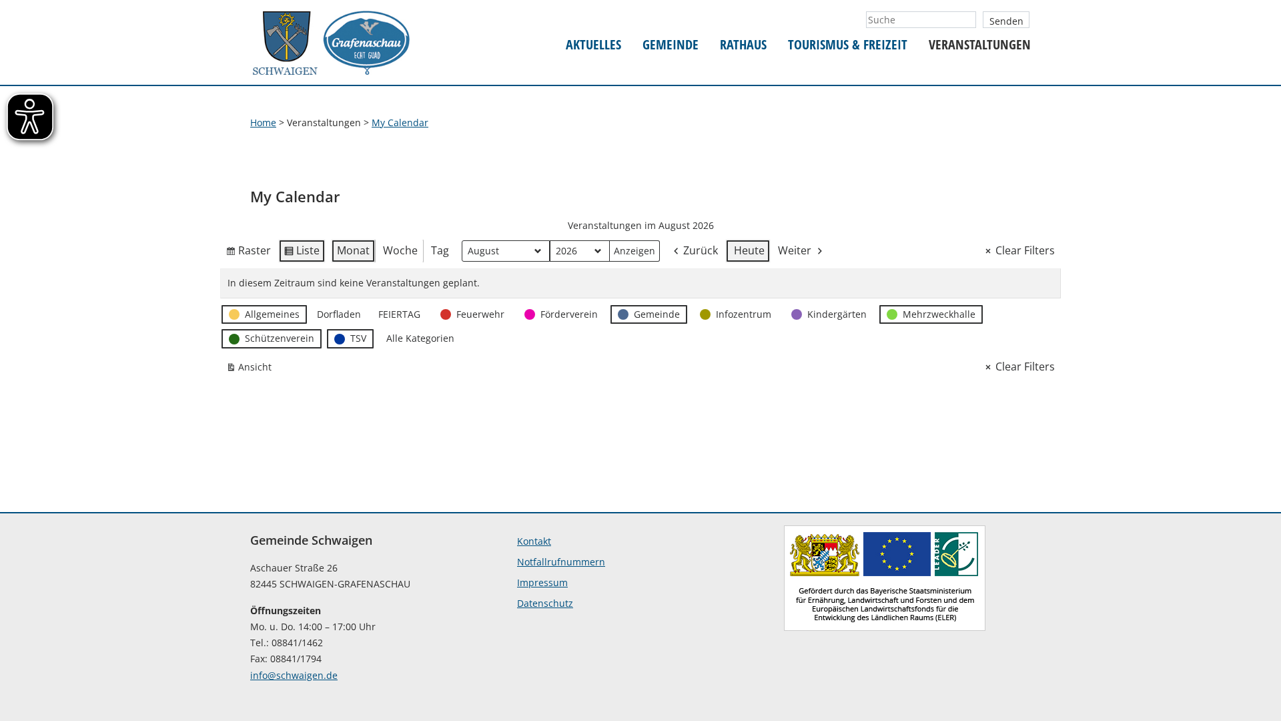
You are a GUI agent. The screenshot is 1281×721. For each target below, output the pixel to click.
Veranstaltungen (980, 45)
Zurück (700, 250)
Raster (248, 253)
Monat (353, 250)
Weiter (794, 250)
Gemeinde (671, 45)
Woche (400, 250)
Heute (749, 250)
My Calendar (400, 122)
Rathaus (743, 45)
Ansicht (252, 369)
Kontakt (534, 541)
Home (263, 122)
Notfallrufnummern (561, 561)
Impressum (542, 582)
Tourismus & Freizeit (847, 45)
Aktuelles (593, 45)
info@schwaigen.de (294, 675)
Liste (302, 253)
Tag (440, 250)
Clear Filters (1025, 250)
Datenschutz (545, 603)
